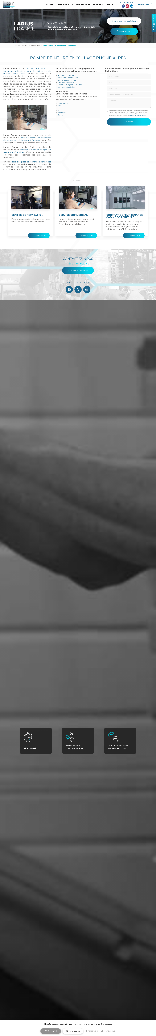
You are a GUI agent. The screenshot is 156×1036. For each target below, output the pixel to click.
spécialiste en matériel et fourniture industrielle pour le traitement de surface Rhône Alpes (27, 71)
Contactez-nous (124, 31)
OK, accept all (51, 1031)
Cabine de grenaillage (66, 82)
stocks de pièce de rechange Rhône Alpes (31, 162)
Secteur (25, 45)
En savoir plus (39, 235)
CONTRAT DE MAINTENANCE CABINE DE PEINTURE (124, 216)
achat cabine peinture (66, 75)
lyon (59, 110)
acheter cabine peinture (67, 80)
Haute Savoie (63, 103)
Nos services (83, 4)
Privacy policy (109, 1031)
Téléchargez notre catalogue (124, 21)
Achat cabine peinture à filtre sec (70, 78)
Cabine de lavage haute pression (70, 85)
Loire (60, 108)
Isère (59, 105)
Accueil (50, 4)
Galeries (98, 4)
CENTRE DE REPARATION (27, 214)
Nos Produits (65, 4)
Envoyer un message (78, 270)
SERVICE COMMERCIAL (73, 214)
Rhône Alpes (35, 45)
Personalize (92, 1031)
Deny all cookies (73, 1031)
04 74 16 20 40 (58, 22)
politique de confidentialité (137, 115)
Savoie (60, 115)
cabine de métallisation (66, 87)
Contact (111, 4)
